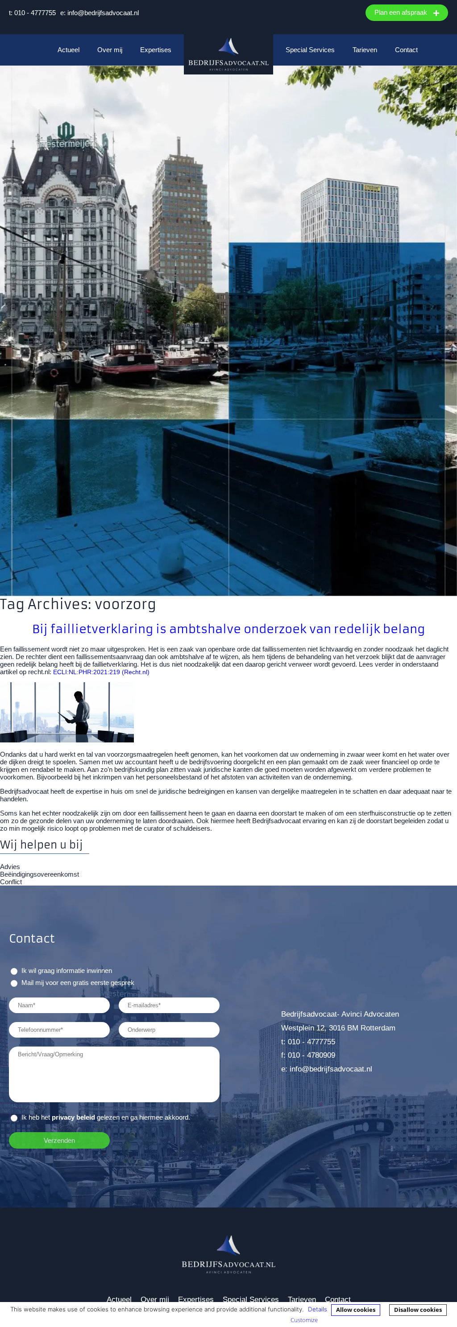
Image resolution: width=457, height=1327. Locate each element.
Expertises (155, 50)
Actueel (68, 50)
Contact (406, 50)
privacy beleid (73, 1117)
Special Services (310, 50)
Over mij (109, 50)
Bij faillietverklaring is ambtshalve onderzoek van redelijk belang (228, 629)
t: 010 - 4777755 (32, 12)
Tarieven (365, 50)
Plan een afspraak (401, 12)
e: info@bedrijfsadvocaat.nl (99, 12)
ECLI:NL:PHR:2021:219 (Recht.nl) (102, 672)
